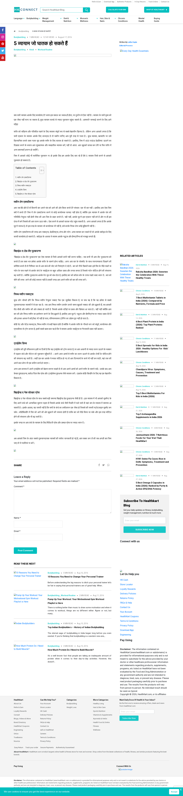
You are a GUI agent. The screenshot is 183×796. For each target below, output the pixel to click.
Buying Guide (157, 19)
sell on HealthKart (47, 730)
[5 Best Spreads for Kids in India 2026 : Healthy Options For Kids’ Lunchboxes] (127, 340)
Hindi (31, 50)
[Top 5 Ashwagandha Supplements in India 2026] (127, 409)
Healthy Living (98, 704)
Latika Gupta (132, 42)
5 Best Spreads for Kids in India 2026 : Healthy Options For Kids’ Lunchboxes (152, 348)
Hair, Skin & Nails (105, 19)
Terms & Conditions (129, 621)
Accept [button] (174, 792)
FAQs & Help (126, 602)
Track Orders (153, 2)
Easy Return (18, 747)
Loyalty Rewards (128, 589)
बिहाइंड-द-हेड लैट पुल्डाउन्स (26, 181)
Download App (109, 2)
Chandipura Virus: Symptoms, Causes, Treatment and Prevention (150, 372)
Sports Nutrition (99, 711)
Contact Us (165, 2)
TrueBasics (18, 737)
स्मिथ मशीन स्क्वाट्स (24, 185)
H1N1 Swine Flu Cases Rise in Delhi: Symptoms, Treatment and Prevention (152, 462)
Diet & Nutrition (67, 19)
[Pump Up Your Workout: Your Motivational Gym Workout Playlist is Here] (29, 598)
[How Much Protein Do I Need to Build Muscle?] (29, 647)
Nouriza (17, 741)
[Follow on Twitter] (2, 50)
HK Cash (124, 580)
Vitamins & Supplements (102, 715)
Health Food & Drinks (101, 722)
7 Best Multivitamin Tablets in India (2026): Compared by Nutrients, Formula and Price (151, 300)
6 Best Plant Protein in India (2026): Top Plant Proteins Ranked (150, 324)
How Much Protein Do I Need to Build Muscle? (71, 650)
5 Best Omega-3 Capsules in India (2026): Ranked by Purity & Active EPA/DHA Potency (151, 485)
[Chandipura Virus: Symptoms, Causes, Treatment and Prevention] (127, 364)
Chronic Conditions (123, 19)
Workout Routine (45, 50)
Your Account (126, 612)
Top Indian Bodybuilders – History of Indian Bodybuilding (76, 627)
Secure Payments (47, 747)
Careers (43, 734)
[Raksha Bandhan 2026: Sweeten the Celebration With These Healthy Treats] (127, 272)
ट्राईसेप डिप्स (21, 190)
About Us (17, 704)
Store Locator (126, 584)
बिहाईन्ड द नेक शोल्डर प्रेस (26, 194)
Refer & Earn (96, 2)
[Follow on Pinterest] (2, 44)
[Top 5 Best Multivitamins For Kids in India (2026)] (127, 388)
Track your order (31, 747)
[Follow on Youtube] (2, 57)
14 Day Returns (140, 2)
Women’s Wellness (84, 19)
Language (18, 18)
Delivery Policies (128, 593)
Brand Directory (20, 722)
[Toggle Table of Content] (40, 170)
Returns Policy (127, 598)
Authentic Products (124, 2)
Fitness (96, 726)
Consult (17, 715)
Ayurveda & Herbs (100, 719)
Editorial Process (126, 46)
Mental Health (141, 19)
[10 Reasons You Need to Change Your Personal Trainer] (29, 574)
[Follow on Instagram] (2, 37)
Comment (19, 486)
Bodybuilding (32, 18)
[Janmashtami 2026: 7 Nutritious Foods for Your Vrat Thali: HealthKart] (127, 430)
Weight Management (48, 19)
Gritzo (16, 734)
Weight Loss (71, 707)
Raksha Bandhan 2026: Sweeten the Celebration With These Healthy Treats (152, 275)
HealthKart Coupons (129, 616)
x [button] (181, 789)
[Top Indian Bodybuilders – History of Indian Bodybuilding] (24, 623)
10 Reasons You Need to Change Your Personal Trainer (76, 576)
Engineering (125, 634)
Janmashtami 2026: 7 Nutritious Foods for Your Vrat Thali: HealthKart (152, 438)
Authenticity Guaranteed (64, 747)
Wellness (96, 730)
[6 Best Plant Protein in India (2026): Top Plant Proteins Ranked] (127, 316)
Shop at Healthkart (155, 10)
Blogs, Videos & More (22, 719)
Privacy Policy (126, 625)
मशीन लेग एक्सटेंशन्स (24, 177)
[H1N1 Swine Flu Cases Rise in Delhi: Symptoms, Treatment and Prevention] (127, 454)
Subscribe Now (144, 529)
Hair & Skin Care (99, 707)
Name (17, 518)
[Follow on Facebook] (2, 30)
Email (17, 531)
